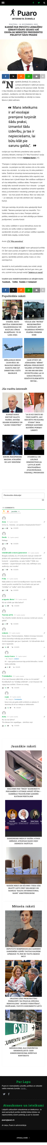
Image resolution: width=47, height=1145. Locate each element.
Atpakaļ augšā (22, 1138)
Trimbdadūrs (18, 699)
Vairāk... (24, 1088)
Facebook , (6, 282)
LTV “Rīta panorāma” (15, 241)
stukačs (16, 659)
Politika (13, 24)
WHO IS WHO (20, 248)
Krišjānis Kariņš (29, 158)
